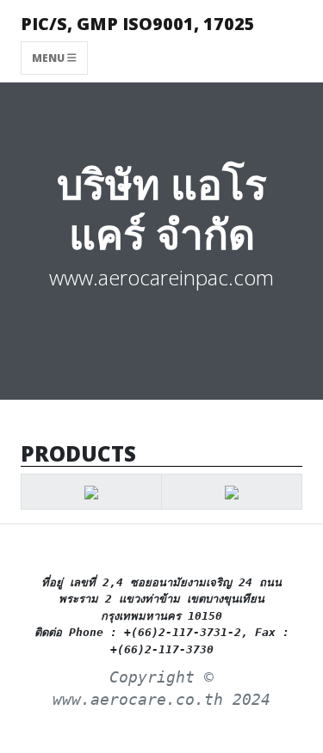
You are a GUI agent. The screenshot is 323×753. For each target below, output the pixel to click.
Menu (49, 58)
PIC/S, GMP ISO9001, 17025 (138, 23)
